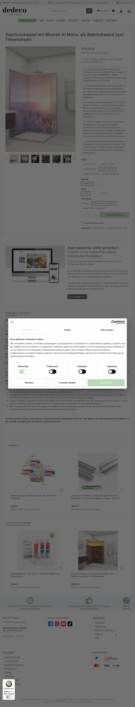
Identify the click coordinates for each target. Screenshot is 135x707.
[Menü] (13, 680)
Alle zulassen (106, 383)
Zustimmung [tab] (28, 330)
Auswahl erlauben (67, 383)
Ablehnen (29, 383)
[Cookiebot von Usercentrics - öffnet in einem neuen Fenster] (113, 322)
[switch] (52, 371)
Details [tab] (67, 330)
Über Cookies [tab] (107, 330)
